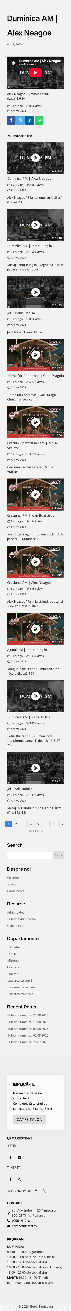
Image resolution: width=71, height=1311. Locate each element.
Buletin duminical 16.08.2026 (27, 1022)
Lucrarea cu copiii (19, 980)
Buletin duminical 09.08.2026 (27, 1029)
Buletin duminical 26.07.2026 (27, 1042)
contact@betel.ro (24, 1226)
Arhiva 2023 (18, 111)
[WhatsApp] (39, 120)
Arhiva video (16, 912)
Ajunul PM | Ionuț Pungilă (27, 649)
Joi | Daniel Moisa (21, 313)
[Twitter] (20, 120)
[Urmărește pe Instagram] (19, 1179)
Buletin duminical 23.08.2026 (27, 1015)
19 (54, 824)
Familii (11, 954)
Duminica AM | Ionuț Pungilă (29, 246)
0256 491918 (21, 1221)
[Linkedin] (29, 120)
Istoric (11, 884)
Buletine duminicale (21, 919)
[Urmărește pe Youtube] (19, 1157)
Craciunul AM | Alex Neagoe (29, 582)
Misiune (13, 960)
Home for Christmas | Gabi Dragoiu (35, 375)
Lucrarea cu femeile (21, 987)
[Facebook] (11, 120)
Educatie (13, 947)
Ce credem (14, 878)
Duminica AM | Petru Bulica (28, 717)
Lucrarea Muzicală (20, 994)
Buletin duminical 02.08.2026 (27, 1035)
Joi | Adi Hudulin (19, 789)
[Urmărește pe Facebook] (10, 1157)
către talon (29, 1119)
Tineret (12, 974)
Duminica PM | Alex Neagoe (29, 178)
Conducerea (15, 891)
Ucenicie (13, 967)
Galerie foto (15, 926)
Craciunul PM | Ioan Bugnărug (30, 515)
